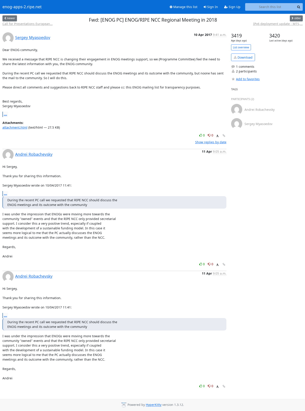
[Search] (299, 7)
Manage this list (184, 7)
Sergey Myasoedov (32, 37)
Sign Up (234, 7)
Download (245, 57)
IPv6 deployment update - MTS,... (278, 24)
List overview (241, 47)
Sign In (212, 7)
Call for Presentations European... (27, 24)
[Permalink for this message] (223, 136)
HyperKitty (153, 405)
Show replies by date (210, 142)
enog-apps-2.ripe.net (22, 7)
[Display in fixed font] (217, 136)
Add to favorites (248, 79)
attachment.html (14, 127)
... (5, 114)
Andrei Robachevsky (33, 154)
